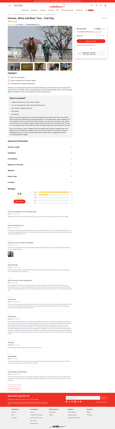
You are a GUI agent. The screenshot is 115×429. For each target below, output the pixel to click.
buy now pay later (96, 31)
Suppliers (71, 409)
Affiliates (89, 412)
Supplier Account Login (74, 417)
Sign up (103, 398)
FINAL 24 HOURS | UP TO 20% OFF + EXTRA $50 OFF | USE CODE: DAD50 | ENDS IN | (57, 1)
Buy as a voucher (91, 41)
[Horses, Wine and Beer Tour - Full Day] (14, 67)
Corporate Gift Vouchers (36, 415)
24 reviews (20, 24)
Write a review (19, 201)
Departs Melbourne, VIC (33, 24)
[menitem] (101, 5)
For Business (34, 409)
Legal (97, 402)
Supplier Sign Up (72, 415)
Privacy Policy (11, 403)
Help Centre (52, 412)
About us (14, 412)
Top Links (89, 409)
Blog (13, 415)
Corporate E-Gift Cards (36, 417)
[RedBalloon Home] (57, 5)
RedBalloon (15, 409)
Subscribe (14, 417)
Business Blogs (34, 423)
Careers (51, 415)
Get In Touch (33, 420)
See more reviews (14, 388)
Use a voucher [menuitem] (18, 5)
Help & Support (53, 409)
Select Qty (80, 35)
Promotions (89, 415)
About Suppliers (72, 412)
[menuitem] (92, 5)
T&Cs (43, 402)
